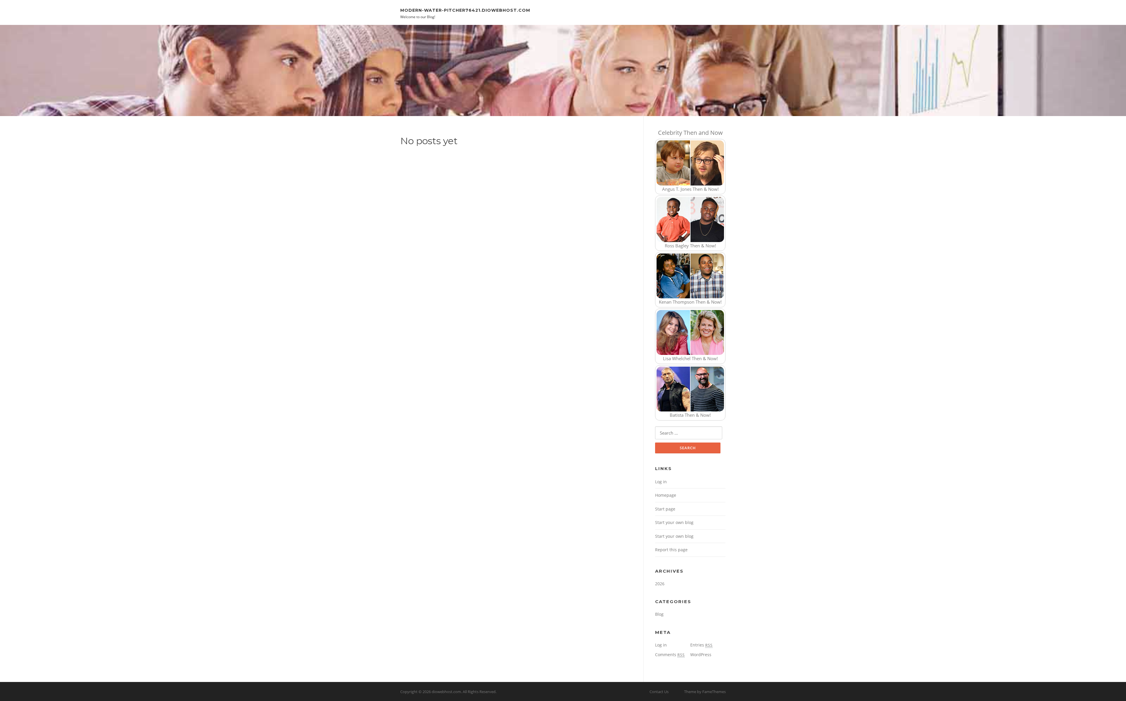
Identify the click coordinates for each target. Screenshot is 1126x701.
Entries (701, 645)
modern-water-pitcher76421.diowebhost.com (465, 10)
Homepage (665, 495)
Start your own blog (674, 522)
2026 (659, 583)
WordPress (700, 654)
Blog (659, 614)
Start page (665, 509)
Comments (670, 654)
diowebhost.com (446, 691)
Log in (661, 481)
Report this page (671, 549)
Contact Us (659, 691)
